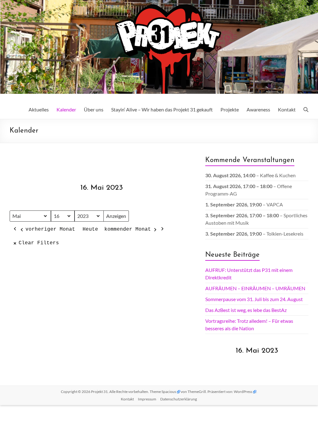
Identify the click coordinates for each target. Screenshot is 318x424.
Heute (90, 229)
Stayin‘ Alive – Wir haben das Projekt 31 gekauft (162, 109)
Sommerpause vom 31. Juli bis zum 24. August (254, 299)
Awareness (258, 109)
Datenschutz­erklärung (178, 399)
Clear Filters (39, 243)
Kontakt (287, 109)
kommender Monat (127, 229)
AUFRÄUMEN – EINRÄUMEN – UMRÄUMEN (255, 288)
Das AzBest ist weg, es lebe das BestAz (246, 310)
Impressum (147, 399)
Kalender (66, 109)
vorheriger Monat (50, 229)
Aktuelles (39, 109)
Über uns (93, 109)
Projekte (229, 109)
